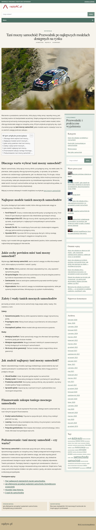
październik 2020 (74, 395)
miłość (69, 447)
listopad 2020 (72, 392)
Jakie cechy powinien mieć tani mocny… (17, 143)
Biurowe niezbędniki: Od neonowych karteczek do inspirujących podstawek (68, 506)
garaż (79, 443)
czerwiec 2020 (73, 406)
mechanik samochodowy (78, 445)
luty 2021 (71, 382)
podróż (70, 452)
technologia (80, 465)
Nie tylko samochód (75, 152)
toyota (70, 468)
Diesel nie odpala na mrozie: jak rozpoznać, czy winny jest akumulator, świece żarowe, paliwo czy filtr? (79, 280)
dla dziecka (87, 441)
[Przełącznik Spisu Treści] (30, 135)
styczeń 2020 (72, 423)
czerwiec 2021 (73, 368)
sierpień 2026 (72, 320)
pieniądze (82, 450)
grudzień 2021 (73, 347)
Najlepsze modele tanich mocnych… (16, 141)
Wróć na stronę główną (86, 524)
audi (69, 438)
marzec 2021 (72, 378)
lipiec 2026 (71, 323)
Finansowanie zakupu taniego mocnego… (18, 151)
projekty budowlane (77, 454)
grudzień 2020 (73, 389)
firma (73, 443)
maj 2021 (71, 371)
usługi (88, 467)
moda (73, 447)
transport (76, 467)
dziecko (69, 443)
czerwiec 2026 (73, 327)
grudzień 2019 (73, 426)
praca (84, 452)
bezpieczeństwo (71, 441)
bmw (82, 441)
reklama (85, 454)
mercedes (88, 445)
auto (79, 438)
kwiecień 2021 (73, 375)
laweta (88, 443)
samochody (81, 457)
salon (72, 457)
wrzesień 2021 (73, 358)
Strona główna (89, 1)
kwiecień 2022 (73, 340)
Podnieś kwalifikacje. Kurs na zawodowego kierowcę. (79, 232)
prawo (70, 454)
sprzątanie (83, 463)
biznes (78, 441)
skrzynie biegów (84, 461)
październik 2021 (74, 354)
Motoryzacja (48, 31)
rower (69, 457)
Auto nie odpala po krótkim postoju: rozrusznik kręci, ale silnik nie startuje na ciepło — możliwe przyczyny (78, 263)
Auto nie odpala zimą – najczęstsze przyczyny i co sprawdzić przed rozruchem (78, 203)
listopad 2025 (72, 330)
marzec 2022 (72, 344)
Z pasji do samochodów (14, 493)
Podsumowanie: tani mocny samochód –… (18, 153)
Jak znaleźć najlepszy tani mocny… (15, 148)
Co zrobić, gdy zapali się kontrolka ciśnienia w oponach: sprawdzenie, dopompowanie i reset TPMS (79, 186)
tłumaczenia (83, 468)
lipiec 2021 (71, 364)
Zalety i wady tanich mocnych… (14, 146)
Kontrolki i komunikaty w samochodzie (77, 144)
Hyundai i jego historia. (14, 490)
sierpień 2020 (72, 399)
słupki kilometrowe (72, 465)
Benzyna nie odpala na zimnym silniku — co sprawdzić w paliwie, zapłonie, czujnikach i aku (79, 289)
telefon (85, 465)
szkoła (88, 463)
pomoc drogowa (77, 452)
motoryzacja (80, 447)
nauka (76, 450)
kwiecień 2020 (73, 413)
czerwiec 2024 (73, 334)
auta (74, 438)
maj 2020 (71, 409)
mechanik (70, 445)
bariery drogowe (86, 438)
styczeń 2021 (72, 385)
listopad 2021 (72, 351)
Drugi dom (76, 195)
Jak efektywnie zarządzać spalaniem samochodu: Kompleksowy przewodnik (20, 506)
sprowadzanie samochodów (74, 463)
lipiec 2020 (71, 402)
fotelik (76, 443)
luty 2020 (71, 419)
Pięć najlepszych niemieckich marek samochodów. (25, 481)
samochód (74, 460)
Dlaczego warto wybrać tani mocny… (16, 138)
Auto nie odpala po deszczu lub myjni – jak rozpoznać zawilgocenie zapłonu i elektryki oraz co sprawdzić (79, 253)
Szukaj (91, 14)
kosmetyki (83, 443)
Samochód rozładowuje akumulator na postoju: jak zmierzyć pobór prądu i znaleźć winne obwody (79, 222)
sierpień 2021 (72, 361)
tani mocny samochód (52, 190)
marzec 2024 (72, 337)
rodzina (88, 454)
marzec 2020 (72, 416)
